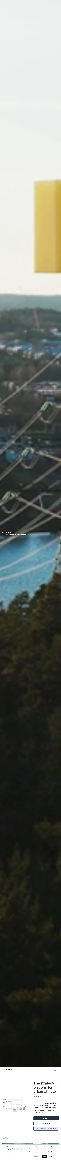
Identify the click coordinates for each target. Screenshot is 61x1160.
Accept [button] (44, 1156)
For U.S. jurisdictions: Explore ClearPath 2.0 (46, 1128)
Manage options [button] (37, 1156)
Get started (46, 1118)
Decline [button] (50, 1156)
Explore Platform (46, 1123)
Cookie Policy (19, 1149)
